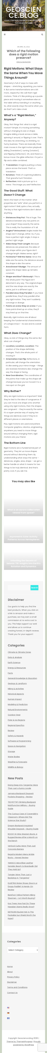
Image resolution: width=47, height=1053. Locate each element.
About (10, 971)
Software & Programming (19, 741)
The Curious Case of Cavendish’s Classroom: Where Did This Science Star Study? (23, 817)
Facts (10, 673)
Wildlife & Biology (15, 767)
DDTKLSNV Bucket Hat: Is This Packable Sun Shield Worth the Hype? (22, 915)
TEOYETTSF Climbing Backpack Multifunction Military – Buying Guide (22, 805)
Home (10, 966)
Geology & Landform (17, 683)
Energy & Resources (17, 667)
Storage (11, 751)
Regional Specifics (16, 725)
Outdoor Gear (14, 715)
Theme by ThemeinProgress (19, 1041)
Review (11, 730)
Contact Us (12, 992)
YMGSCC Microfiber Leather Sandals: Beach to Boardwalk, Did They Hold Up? (22, 866)
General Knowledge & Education (22, 678)
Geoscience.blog (23, 14)
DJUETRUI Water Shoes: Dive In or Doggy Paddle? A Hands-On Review (22, 886)
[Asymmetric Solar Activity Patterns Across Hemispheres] (23, 530)
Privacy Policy (13, 977)
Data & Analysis (15, 657)
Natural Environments (17, 709)
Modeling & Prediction (18, 704)
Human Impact (15, 699)
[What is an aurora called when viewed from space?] (23, 503)
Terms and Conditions (17, 987)
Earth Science (14, 662)
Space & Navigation (23, 62)
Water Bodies (14, 756)
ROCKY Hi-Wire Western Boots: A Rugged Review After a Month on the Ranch (23, 837)
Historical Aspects (16, 694)
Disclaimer (12, 982)
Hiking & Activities (16, 688)
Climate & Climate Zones (19, 652)
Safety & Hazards (16, 735)
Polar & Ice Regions (16, 720)
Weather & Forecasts (17, 762)
